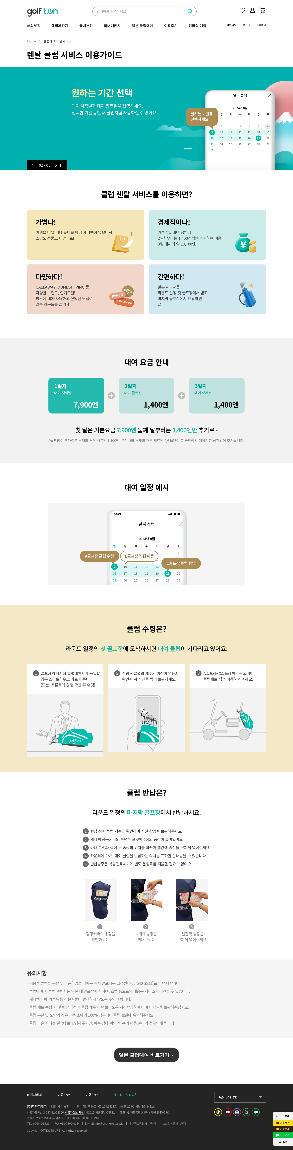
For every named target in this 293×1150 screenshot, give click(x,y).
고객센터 (261, 25)
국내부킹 (86, 25)
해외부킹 (33, 25)
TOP (285, 1142)
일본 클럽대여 (142, 25)
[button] (32, 165)
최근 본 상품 (282, 1116)
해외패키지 (59, 25)
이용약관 (64, 1094)
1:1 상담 (284, 1134)
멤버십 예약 (197, 25)
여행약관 (92, 1094)
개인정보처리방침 (126, 1094)
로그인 (246, 25)
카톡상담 (284, 1128)
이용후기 (171, 25)
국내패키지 (112, 25)
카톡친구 (284, 1122)
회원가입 (231, 25)
